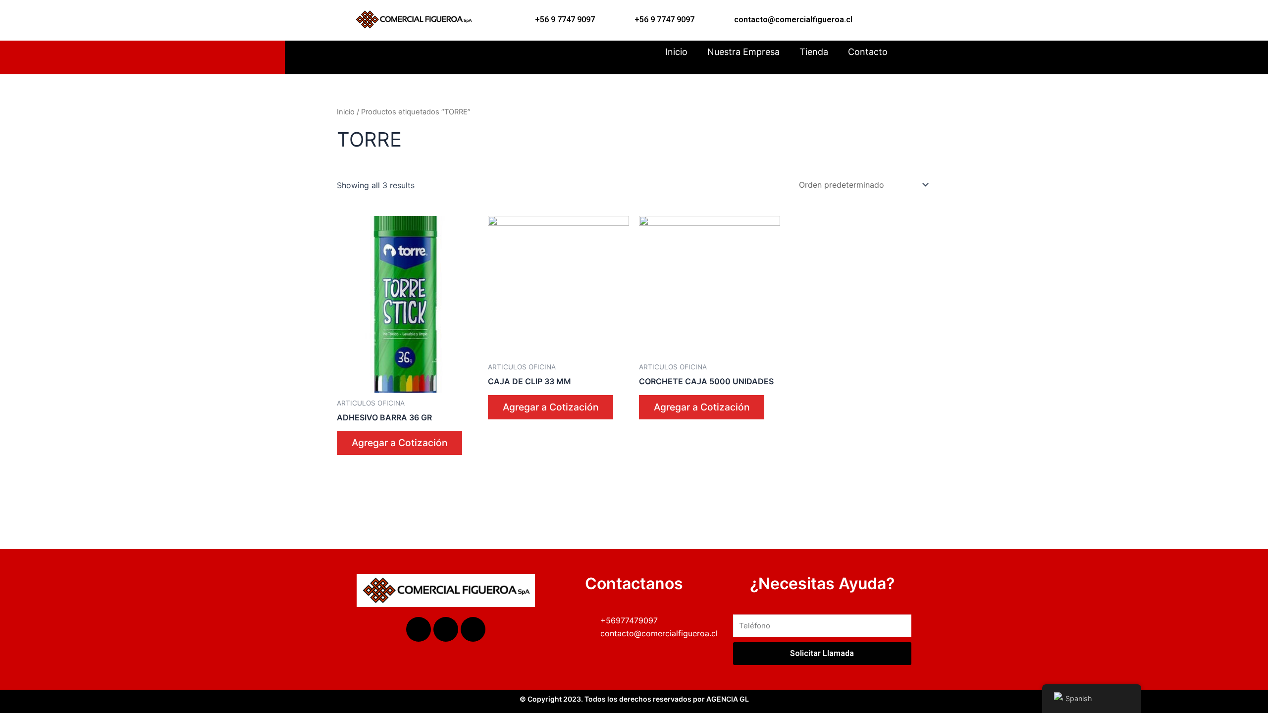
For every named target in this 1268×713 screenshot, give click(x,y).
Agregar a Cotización (399, 443)
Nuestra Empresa (743, 52)
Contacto (868, 52)
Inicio (676, 52)
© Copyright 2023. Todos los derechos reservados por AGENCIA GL (634, 699)
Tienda (813, 52)
